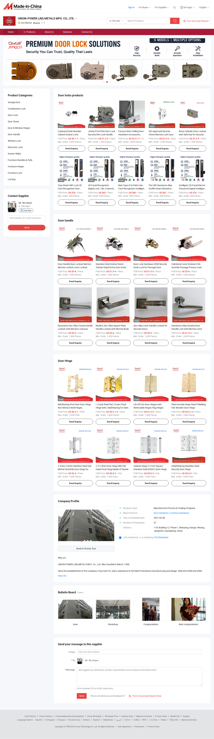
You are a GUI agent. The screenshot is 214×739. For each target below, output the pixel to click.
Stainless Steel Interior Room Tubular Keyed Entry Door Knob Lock (111, 267)
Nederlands (108, 719)
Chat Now (27, 210)
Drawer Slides (14, 153)
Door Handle (14, 134)
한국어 (127, 719)
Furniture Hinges (16, 166)
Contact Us (86, 31)
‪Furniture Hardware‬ (179, 512)
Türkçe (163, 719)
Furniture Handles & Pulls (20, 160)
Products (30, 31)
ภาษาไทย (153, 719)
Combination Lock (17, 108)
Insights (186, 716)
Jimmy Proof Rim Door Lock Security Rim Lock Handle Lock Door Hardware (101, 134)
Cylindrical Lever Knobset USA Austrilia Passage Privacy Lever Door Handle (186, 267)
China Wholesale (94, 716)
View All (61, 575)
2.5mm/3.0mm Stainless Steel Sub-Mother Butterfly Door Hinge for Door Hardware (75, 469)
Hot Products (30, 716)
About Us (49, 31)
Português (50, 719)
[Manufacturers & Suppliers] (23, 6)
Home (11, 31)
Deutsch (96, 719)
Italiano (86, 719)
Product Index (161, 716)
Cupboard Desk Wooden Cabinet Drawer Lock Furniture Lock (69, 134)
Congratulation (151, 624)
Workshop (113, 624)
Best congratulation (188, 624)
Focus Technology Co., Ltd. (86, 726)
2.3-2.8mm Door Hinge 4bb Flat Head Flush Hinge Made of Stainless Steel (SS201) (113, 469)
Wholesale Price (111, 716)
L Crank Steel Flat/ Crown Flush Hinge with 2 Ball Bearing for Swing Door (113, 407)
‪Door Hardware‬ (161, 512)
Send (81, 695)
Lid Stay (12, 179)
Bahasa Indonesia (189, 719)
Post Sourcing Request (198, 20)
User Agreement (124, 726)
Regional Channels (144, 716)
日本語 (136, 719)
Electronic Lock (15, 147)
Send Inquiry (71, 148)
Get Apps (188, 7)
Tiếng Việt (173, 719)
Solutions (67, 31)
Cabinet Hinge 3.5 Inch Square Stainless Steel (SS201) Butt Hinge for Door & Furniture (150, 469)
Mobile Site (175, 716)
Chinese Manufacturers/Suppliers (70, 716)
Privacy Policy (153, 726)
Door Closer (13, 121)
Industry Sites (127, 716)
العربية (118, 719)
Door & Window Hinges (19, 127)
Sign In (131, 7)
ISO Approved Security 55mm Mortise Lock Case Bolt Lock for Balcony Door (162, 134)
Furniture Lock (15, 172)
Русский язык (74, 719)
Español (38, 719)
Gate (75, 624)
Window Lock (14, 140)
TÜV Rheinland (161, 537)
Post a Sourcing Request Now (145, 695)
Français (61, 719)
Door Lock (13, 115)
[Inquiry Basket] (174, 7)
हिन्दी (144, 719)
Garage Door (14, 102)
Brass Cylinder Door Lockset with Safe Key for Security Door (192, 134)
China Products (45, 716)
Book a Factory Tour (86, 548)
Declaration (139, 726)
